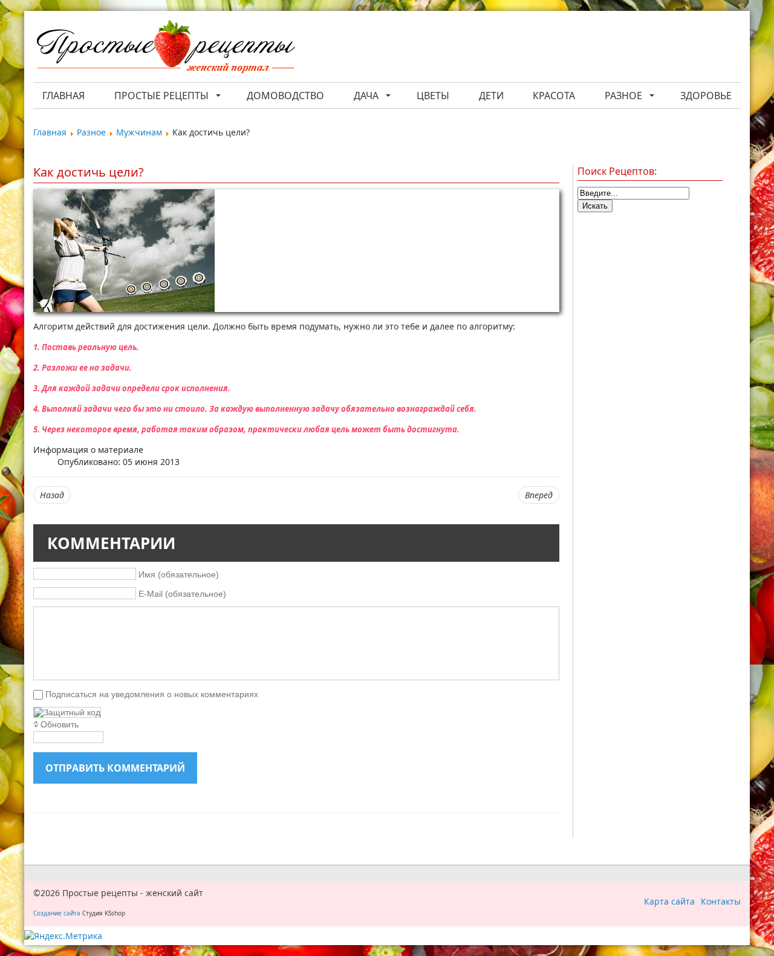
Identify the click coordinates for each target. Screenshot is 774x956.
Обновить (60, 724)
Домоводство (285, 95)
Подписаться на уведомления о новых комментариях (151, 694)
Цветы (433, 95)
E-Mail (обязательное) (182, 593)
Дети (491, 95)
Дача (366, 95)
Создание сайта (56, 913)
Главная (63, 95)
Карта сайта (669, 901)
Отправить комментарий (115, 768)
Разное (623, 95)
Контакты (721, 901)
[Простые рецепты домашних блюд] (165, 48)
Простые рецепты (161, 95)
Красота (554, 95)
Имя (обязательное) (178, 574)
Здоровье (706, 95)
